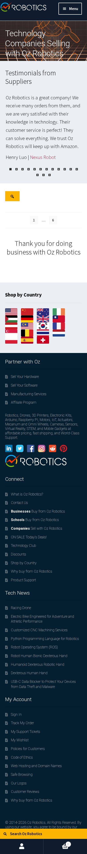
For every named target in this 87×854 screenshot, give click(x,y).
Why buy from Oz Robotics (31, 571)
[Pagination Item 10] (65, 169)
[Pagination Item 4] (28, 169)
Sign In (16, 714)
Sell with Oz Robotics (36, 528)
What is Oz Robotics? (27, 494)
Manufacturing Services (28, 394)
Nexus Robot (43, 157)
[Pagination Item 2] (16, 169)
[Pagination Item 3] (22, 169)
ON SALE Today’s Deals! (29, 537)
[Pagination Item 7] (47, 169)
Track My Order (22, 723)
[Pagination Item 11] (71, 169)
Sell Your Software (24, 385)
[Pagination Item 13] (37, 175)
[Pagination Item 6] (40, 169)
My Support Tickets (25, 732)
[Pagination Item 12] (77, 169)
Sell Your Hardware (25, 377)
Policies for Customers (28, 749)
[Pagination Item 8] (53, 169)
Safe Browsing (22, 774)
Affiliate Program (23, 402)
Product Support (23, 580)
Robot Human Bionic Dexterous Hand (39, 656)
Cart (56, 842)
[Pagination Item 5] (34, 169)
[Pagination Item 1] (10, 169)
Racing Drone (21, 608)
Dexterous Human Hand (29, 673)
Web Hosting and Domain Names (36, 766)
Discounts (18, 554)
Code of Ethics (22, 757)
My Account (22, 846)
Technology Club (23, 545)
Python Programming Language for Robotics (45, 639)
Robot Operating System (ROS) (34, 647)
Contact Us (19, 503)
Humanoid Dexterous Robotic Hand (37, 664)
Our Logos (19, 783)
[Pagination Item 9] (59, 169)
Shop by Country (24, 563)
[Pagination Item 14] (43, 175)
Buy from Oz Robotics (38, 511)
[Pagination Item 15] (49, 175)
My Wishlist (20, 740)
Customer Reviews (25, 792)
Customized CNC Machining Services (39, 630)
